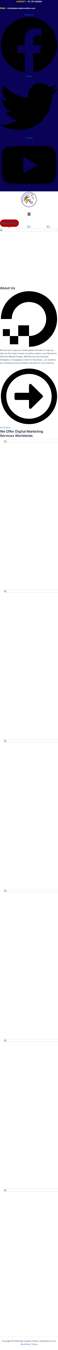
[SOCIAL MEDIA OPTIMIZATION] (29, 1262)
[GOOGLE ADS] (29, 1112)
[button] (29, 214)
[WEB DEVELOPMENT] (29, 513)
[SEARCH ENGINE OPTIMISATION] (29, 662)
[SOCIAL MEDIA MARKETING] (29, 962)
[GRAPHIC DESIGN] (29, 812)
